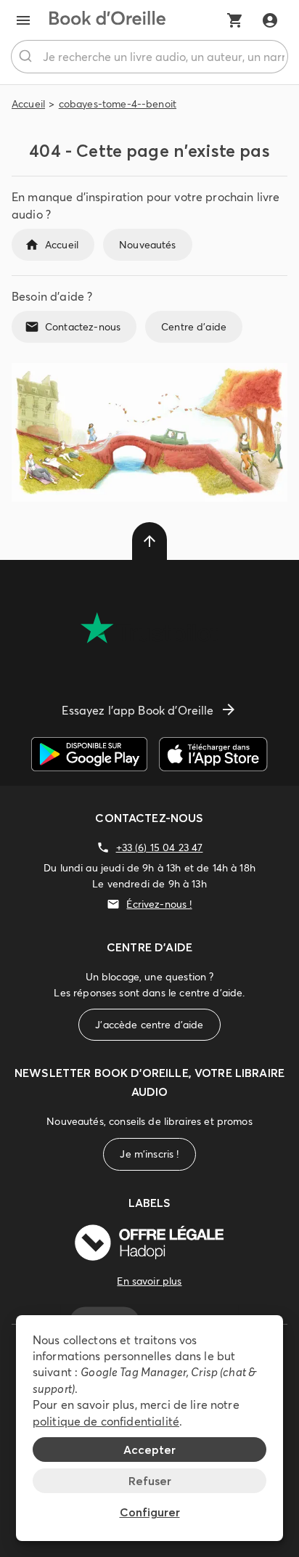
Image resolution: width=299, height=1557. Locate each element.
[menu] (23, 20)
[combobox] (149, 57)
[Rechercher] (27, 57)
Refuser (149, 1480)
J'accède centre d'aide (149, 1024)
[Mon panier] (235, 20)
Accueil (28, 103)
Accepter (149, 1449)
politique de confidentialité (106, 1421)
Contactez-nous (82, 326)
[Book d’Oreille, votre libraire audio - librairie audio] (107, 20)
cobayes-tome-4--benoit (117, 103)
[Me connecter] (270, 20)
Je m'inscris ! (149, 1153)
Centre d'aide (193, 326)
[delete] (149, 541)
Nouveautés (147, 244)
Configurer (150, 1512)
